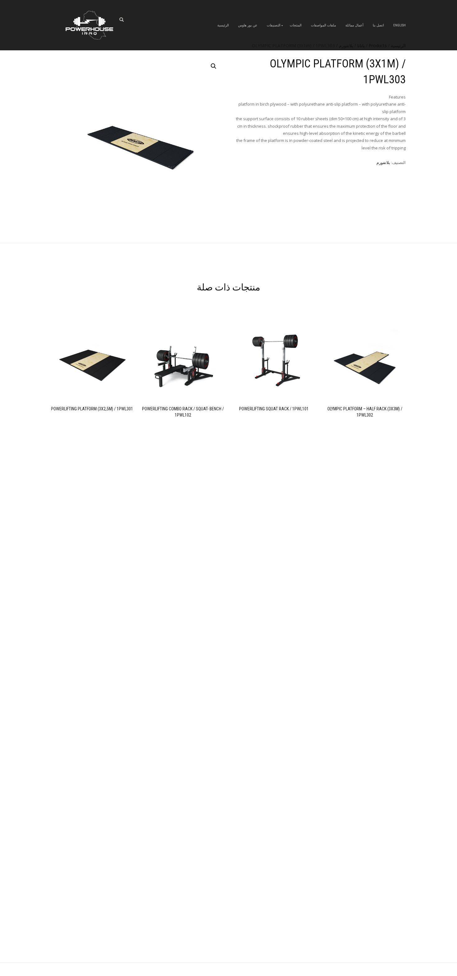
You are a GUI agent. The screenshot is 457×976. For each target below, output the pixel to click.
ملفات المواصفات (323, 25)
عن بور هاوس (247, 25)
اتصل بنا (378, 25)
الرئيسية (223, 25)
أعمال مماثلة (354, 25)
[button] (213, 66)
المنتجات (296, 25)
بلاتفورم (383, 162)
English (399, 25)
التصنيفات (273, 25)
